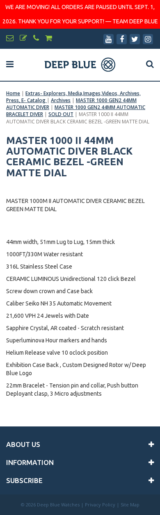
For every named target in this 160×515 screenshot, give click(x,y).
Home (13, 93)
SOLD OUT (60, 114)
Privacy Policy (100, 504)
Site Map (130, 504)
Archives (61, 100)
